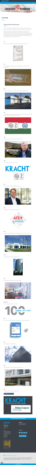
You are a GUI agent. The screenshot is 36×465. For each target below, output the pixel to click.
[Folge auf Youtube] (24, 432)
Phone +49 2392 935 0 (22, 423)
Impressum (5, 434)
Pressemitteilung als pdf (8, 393)
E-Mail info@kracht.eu (22, 424)
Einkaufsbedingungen (7, 431)
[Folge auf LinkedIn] (23, 432)
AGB (4, 430)
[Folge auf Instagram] (19, 432)
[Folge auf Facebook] (21, 432)
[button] (2, 463)
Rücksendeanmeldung (7, 433)
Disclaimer (5, 437)
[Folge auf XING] (26, 432)
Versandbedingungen (7, 432)
